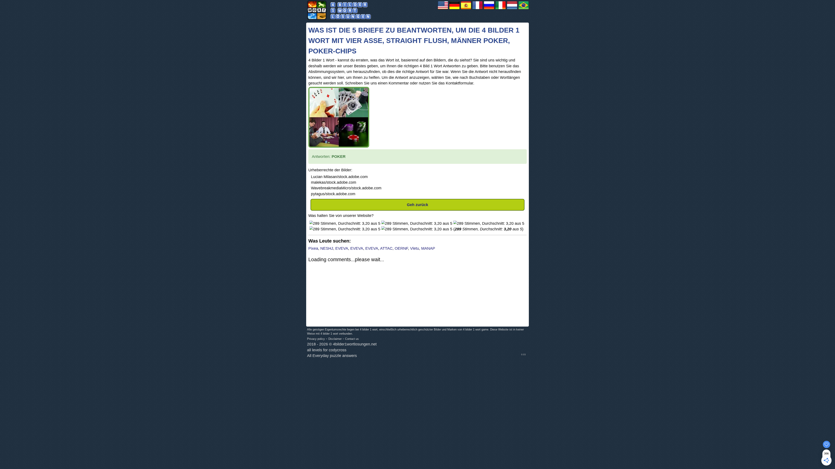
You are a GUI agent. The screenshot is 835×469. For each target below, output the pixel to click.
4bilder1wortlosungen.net (355, 344)
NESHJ (326, 248)
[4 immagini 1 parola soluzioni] (500, 9)
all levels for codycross (326, 350)
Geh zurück (417, 205)
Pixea (313, 248)
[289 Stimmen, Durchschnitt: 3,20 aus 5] (344, 223)
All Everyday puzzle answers (332, 355)
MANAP (428, 248)
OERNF (401, 248)
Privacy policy (316, 338)
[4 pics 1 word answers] (443, 9)
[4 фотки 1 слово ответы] (489, 9)
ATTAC (386, 248)
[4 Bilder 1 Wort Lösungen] (454, 9)
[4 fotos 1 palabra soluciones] (466, 9)
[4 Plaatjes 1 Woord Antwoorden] (512, 9)
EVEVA (341, 248)
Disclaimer (335, 338)
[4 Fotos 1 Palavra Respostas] (523, 9)
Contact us (352, 338)
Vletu (414, 248)
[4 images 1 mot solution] (477, 9)
